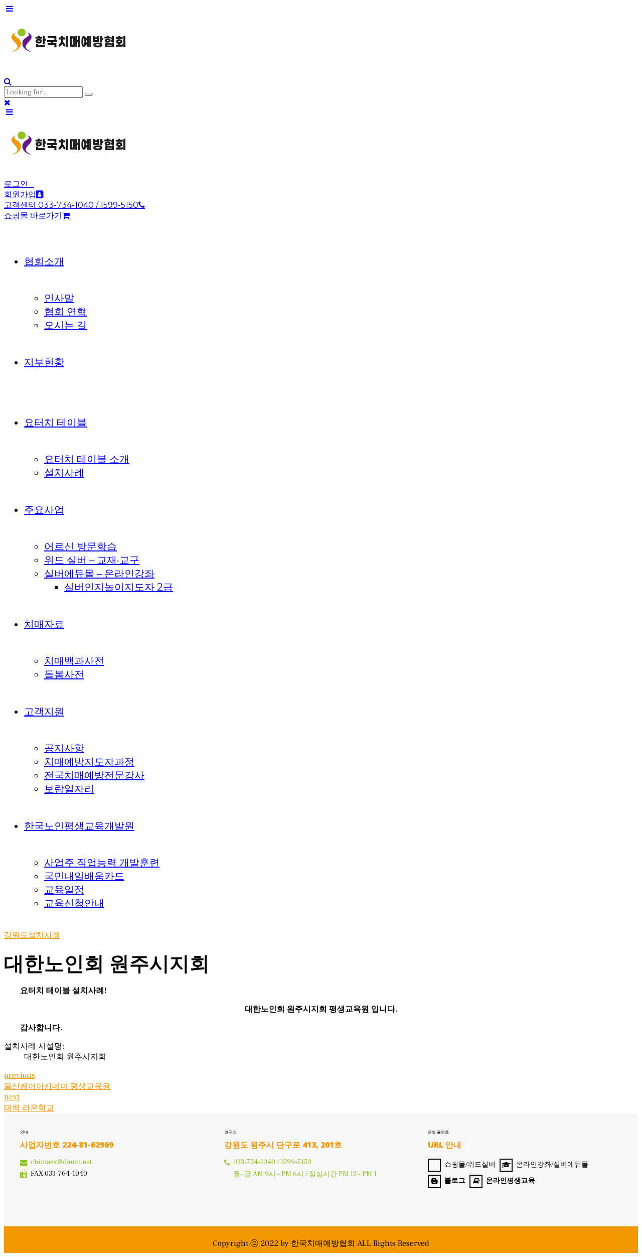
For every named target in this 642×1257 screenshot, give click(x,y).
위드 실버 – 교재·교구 (91, 560)
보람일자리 (69, 789)
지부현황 (44, 362)
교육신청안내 (74, 903)
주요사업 (44, 510)
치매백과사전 (74, 661)
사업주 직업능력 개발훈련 (101, 863)
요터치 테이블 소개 (86, 459)
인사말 (59, 298)
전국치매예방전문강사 (94, 775)
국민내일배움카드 (84, 876)
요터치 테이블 (55, 422)
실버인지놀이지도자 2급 (118, 587)
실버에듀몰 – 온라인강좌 (99, 574)
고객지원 (44, 712)
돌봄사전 (64, 674)
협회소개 (44, 261)
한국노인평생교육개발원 (79, 826)
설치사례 (64, 473)
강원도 (16, 935)
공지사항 (64, 748)
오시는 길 (65, 325)
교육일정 (64, 890)
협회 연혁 (65, 312)
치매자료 (44, 624)
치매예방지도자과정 (89, 762)
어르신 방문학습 (80, 546)
